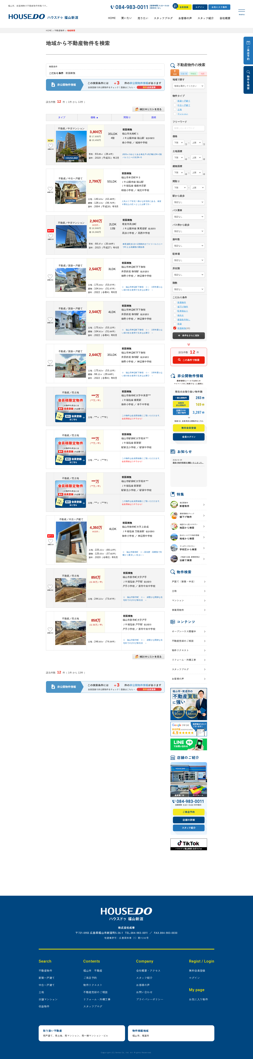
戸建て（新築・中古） (184, 581)
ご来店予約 (90, 978)
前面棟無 (181, 328)
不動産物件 (45, 970)
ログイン (194, 978)
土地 (179, 109)
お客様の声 (178, 678)
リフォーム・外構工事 (184, 659)
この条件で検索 (191, 360)
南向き (180, 315)
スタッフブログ (180, 669)
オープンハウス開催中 (184, 631)
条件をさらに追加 (190, 335)
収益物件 (44, 1006)
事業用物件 (178, 610)
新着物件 (181, 302)
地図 (203, 74)
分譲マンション (48, 999)
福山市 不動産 (92, 970)
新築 (179, 324)
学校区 (193, 74)
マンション (182, 114)
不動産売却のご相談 (183, 641)
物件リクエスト (180, 650)
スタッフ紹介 (144, 978)
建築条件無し (183, 319)
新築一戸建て (183, 101)
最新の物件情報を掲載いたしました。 (188, 462)
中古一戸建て (183, 105)
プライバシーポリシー (149, 999)
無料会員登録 (197, 970)
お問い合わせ (144, 992)
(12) (183, 328)
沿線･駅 (184, 74)
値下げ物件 (182, 307)
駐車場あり (182, 311)
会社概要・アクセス (148, 970)
